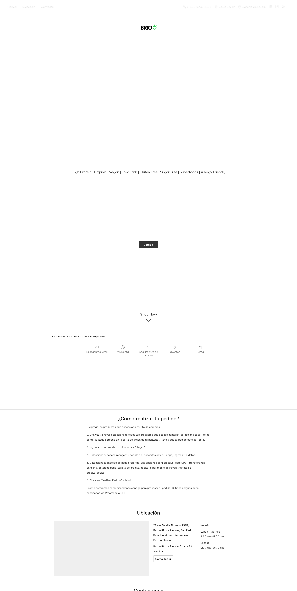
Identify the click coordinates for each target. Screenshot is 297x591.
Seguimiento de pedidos (148, 353)
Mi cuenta (123, 352)
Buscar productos (97, 352)
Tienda (11, 6)
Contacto (47, 6)
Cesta (200, 352)
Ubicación (28, 6)
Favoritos (174, 352)
